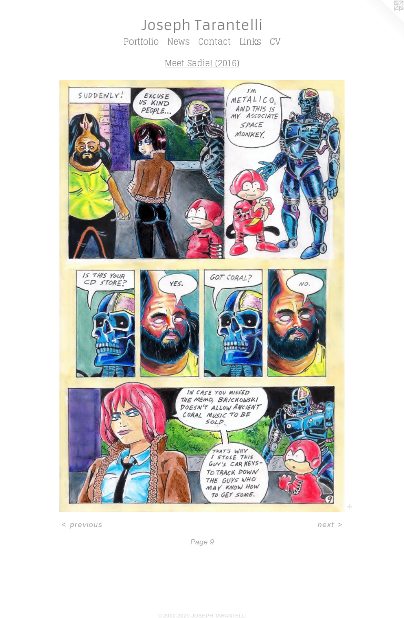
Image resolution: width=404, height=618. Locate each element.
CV (275, 41)
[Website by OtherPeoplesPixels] (383, 21)
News (178, 41)
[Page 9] (201, 296)
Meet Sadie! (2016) (202, 63)
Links (250, 41)
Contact (214, 41)
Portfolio (141, 41)
